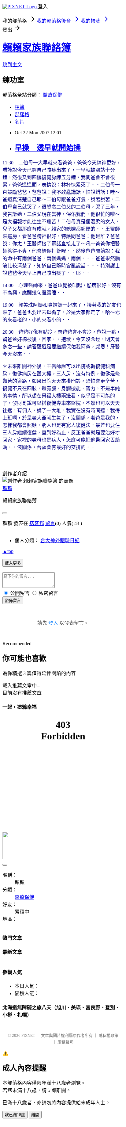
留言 (50, 523)
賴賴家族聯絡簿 (36, 47)
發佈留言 (13, 600)
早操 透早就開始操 (48, 148)
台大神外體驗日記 (60, 540)
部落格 (22, 114)
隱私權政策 (108, 1035)
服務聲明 (65, 1042)
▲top (7, 551)
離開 (35, 1115)
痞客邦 (36, 523)
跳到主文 (12, 64)
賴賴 (7, 488)
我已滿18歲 (15, 1115)
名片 (19, 122)
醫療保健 (52, 95)
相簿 (19, 107)
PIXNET (28, 1035)
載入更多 (13, 563)
